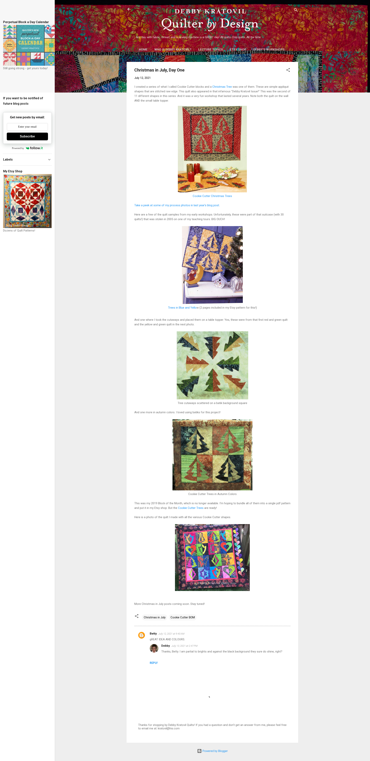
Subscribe (27, 136)
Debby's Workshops (269, 49)
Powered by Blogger (215, 751)
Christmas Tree (222, 86)
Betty (153, 633)
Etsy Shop (238, 49)
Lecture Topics (210, 49)
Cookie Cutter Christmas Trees (212, 196)
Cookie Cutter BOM (183, 617)
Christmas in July (155, 617)
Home (143, 49)
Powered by (18, 148)
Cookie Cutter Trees (191, 508)
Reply (154, 662)
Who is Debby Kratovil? (172, 49)
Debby (165, 645)
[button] (288, 71)
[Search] (295, 10)
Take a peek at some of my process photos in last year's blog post (176, 205)
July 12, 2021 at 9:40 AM (171, 633)
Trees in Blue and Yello (182, 307)
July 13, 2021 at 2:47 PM (185, 645)
